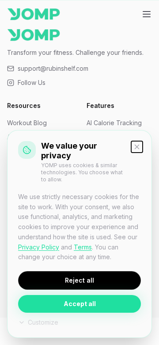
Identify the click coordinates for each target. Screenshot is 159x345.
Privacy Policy (38, 247)
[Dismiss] (137, 147)
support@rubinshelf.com (53, 68)
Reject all (79, 280)
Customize (43, 322)
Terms (83, 247)
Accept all (80, 303)
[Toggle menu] (146, 14)
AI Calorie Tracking (114, 122)
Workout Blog (27, 122)
